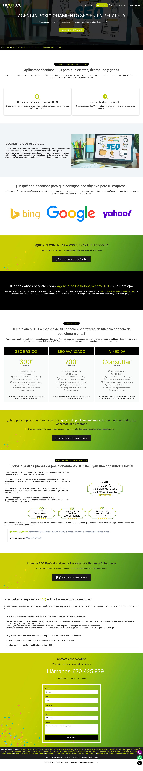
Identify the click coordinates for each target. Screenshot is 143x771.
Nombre (48, 688)
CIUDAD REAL (105, 751)
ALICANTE (64, 753)
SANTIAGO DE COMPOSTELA (79, 753)
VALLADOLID (18, 753)
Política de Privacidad (64, 757)
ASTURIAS (26, 751)
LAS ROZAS (101, 753)
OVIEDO (79, 751)
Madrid (103, 291)
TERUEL (57, 753)
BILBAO (42, 753)
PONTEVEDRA (68, 749)
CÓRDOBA (35, 753)
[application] (88, 5)
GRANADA (27, 753)
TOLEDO (113, 751)
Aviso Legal (83, 757)
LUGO (120, 749)
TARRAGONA (112, 749)
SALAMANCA (127, 749)
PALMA (3, 753)
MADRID (22, 749)
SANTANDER (18, 751)
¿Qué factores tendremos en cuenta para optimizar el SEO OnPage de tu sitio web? (45, 635)
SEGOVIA (95, 749)
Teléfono (48, 705)
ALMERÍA (125, 751)
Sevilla (133, 291)
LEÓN (105, 749)
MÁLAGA (53, 749)
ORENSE (88, 749)
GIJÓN (33, 751)
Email (47, 697)
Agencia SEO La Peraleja (53, 47)
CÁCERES (93, 753)
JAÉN (101, 749)
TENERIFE (10, 753)
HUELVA (3, 751)
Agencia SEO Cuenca (32, 47)
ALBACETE (40, 751)
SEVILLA (38, 749)
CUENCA (77, 749)
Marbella (126, 291)
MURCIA (59, 749)
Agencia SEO (16, 47)
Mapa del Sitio (93, 757)
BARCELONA (30, 749)
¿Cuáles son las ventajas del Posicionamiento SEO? (31, 645)
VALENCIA (45, 749)
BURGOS (10, 751)
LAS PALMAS (87, 751)
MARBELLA (96, 751)
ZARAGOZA (50, 753)
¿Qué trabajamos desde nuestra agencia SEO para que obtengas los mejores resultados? (47, 616)
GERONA (55, 751)
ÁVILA (82, 749)
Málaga (119, 291)
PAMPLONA (63, 751)
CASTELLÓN (137, 749)
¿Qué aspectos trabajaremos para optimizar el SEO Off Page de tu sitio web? (42, 640)
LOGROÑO (71, 751)
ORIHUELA (130, 753)
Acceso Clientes (50, 757)
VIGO (131, 751)
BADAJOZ (47, 751)
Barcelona (111, 291)
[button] (71, 64)
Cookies (75, 757)
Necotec (5, 47)
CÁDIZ (119, 751)
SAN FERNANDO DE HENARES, (116, 753)
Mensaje (48, 723)
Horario (48, 714)
